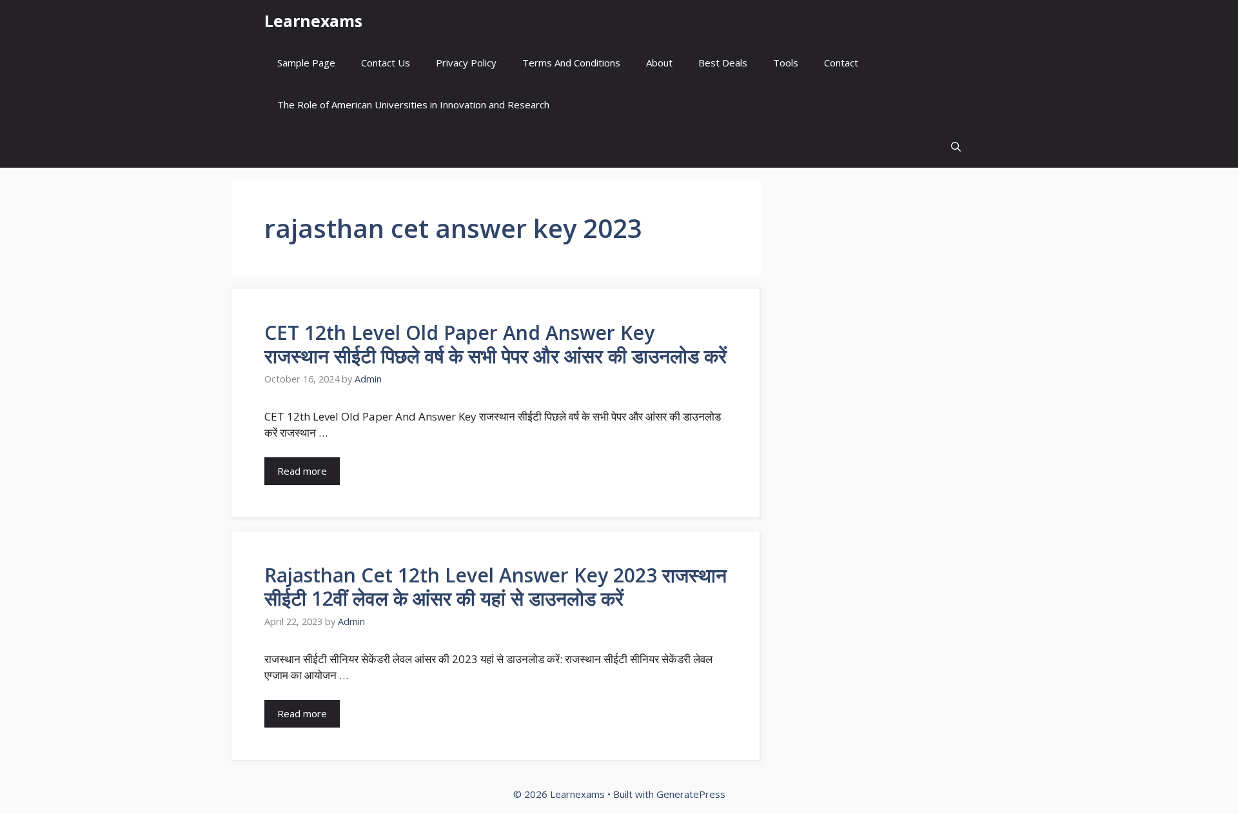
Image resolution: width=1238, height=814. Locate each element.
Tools (785, 62)
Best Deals (722, 62)
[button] (956, 147)
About (659, 62)
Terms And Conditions (571, 62)
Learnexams (313, 21)
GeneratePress (690, 794)
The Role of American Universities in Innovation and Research (413, 104)
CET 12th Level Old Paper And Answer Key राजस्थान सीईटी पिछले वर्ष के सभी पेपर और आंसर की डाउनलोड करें (495, 344)
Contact (841, 62)
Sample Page (306, 62)
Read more (302, 470)
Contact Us (385, 62)
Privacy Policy (466, 62)
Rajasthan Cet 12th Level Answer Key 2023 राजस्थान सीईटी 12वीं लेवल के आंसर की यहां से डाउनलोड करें (495, 586)
